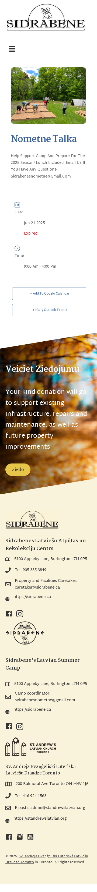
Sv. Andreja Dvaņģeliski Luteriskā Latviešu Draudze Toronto (46, 859)
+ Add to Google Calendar (50, 294)
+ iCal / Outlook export (50, 310)
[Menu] (12, 49)
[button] (9, 613)
